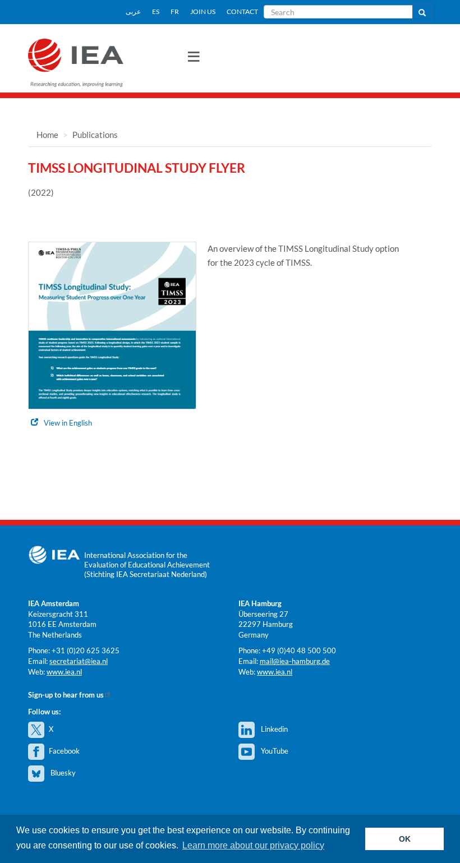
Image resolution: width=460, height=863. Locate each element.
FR (175, 11)
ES (155, 11)
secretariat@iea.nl (78, 661)
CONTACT (242, 11)
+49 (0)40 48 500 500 (299, 650)
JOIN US (202, 11)
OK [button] (405, 838)
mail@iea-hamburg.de (295, 661)
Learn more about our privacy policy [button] (253, 845)
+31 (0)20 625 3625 (85, 650)
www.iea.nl (64, 671)
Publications (95, 135)
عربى (133, 11)
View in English (68, 422)
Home (47, 135)
